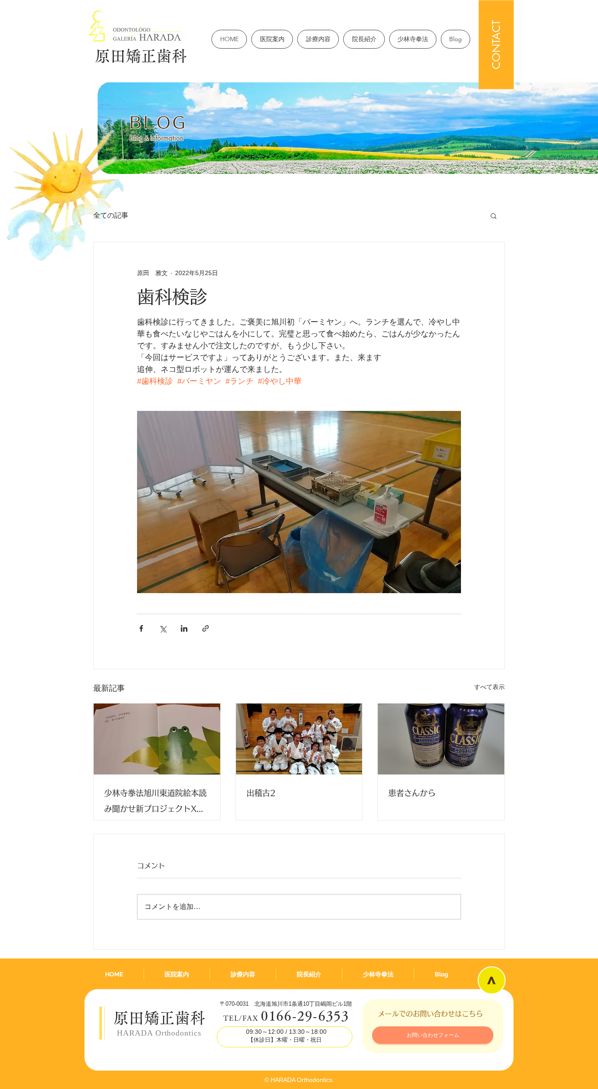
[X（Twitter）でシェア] (162, 628)
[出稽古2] (299, 739)
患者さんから (412, 793)
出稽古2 (261, 793)
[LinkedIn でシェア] (184, 628)
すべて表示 (489, 686)
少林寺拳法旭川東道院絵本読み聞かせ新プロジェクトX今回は (155, 803)
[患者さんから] (441, 739)
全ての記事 (110, 215)
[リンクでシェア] (205, 628)
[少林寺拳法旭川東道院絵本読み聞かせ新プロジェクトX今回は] (157, 739)
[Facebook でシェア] (141, 628)
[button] (493, 215)
